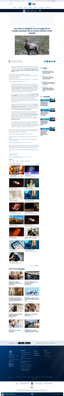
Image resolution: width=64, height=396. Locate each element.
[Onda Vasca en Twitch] (52, 343)
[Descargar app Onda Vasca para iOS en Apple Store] (27, 343)
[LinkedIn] (47, 61)
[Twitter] (45, 61)
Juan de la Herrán (47, 352)
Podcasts (14, 7)
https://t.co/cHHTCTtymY (13, 140)
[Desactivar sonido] (55, 394)
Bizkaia (25, 7)
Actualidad (20, 7)
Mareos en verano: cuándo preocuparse (14, 331)
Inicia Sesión (49, 0)
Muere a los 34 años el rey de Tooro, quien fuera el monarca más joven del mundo (48, 77)
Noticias (35, 351)
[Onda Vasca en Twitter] (42, 343)
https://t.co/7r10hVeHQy (34, 79)
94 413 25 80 (12, 357)
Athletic (30, 7)
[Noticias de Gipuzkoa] (24, 383)
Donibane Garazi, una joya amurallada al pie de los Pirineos (32, 331)
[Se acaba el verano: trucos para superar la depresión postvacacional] (16, 307)
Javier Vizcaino (47, 354)
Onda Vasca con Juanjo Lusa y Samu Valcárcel (26, 362)
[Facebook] (50, 61)
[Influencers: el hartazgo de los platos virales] (32, 307)
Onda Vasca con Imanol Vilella (26, 366)
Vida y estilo (11, 280)
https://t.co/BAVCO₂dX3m (32, 147)
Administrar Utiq (34, 378)
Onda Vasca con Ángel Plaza (26, 367)
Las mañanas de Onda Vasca (26, 352)
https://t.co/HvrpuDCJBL (13, 155)
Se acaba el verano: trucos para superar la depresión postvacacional (15, 315)
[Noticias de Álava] (39, 383)
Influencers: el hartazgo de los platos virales (31, 315)
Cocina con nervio (47, 356)
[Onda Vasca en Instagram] (49, 343)
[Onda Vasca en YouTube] (47, 343)
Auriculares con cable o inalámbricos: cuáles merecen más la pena (15, 283)
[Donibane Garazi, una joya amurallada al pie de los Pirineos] (32, 324)
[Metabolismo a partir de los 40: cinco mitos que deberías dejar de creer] (32, 291)
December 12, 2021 (23, 81)
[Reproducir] (40, 10)
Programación (48, 7)
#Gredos (17, 78)
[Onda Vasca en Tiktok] (54, 343)
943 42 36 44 (12, 361)
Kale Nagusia (23, 356)
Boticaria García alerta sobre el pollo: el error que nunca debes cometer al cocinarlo (48, 72)
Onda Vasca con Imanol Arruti (31, 10)
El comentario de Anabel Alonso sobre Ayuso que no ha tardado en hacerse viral (49, 83)
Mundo (44, 75)
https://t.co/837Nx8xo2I (21, 132)
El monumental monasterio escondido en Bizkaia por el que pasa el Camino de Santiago (16, 299)
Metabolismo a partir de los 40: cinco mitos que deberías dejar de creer (32, 299)
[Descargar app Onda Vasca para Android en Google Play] (21, 343)
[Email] (54, 61)
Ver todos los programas (25, 369)
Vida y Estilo (41, 7)
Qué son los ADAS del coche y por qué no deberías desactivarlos (31, 283)
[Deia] (17, 383)
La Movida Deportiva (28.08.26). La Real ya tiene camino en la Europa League (44, 114)
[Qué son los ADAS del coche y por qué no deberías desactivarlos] (32, 275)
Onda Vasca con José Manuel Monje (26, 359)
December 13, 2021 (28, 134)
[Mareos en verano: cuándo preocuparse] (16, 324)
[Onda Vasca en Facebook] (44, 343)
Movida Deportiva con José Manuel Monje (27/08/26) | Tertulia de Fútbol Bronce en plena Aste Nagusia (44, 103)
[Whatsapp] (52, 61)
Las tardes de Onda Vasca (25, 354)
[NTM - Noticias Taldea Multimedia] (32, 383)
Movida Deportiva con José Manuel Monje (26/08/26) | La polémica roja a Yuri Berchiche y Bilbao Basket (44, 133)
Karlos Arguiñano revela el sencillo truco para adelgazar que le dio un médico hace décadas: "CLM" (49, 89)
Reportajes (36, 353)
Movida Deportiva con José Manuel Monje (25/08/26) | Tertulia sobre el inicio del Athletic (44, 122)
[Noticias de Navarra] (48, 383)
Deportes (35, 7)
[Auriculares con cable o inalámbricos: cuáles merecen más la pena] (16, 275)
